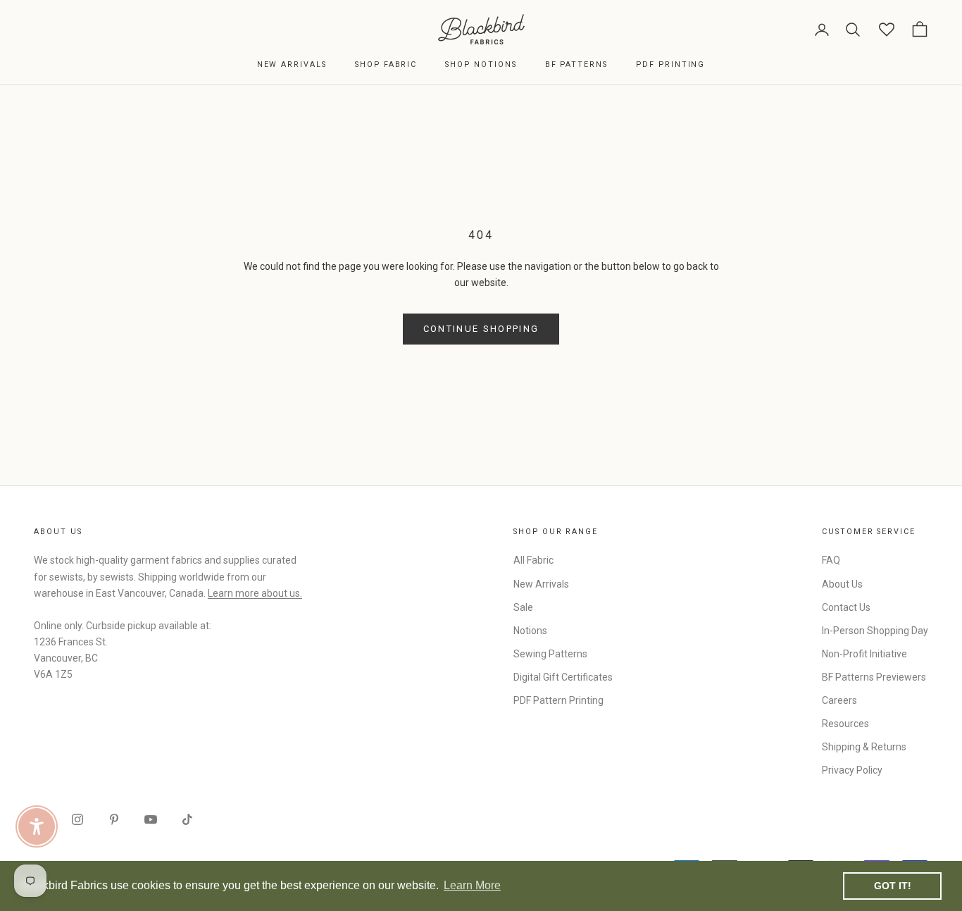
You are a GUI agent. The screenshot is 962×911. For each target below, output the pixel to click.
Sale (523, 607)
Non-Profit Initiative (864, 653)
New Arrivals (292, 64)
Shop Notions (480, 64)
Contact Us (846, 607)
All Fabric (533, 560)
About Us (842, 584)
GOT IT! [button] (892, 885)
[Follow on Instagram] (77, 819)
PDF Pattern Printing (558, 700)
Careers (839, 700)
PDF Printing (670, 64)
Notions (530, 630)
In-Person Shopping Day (875, 630)
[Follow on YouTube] (151, 819)
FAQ (831, 560)
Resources (845, 723)
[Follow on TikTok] (187, 819)
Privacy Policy (852, 770)
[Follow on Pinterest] (114, 819)
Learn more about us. (255, 593)
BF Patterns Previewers (874, 677)
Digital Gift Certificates (563, 677)
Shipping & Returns (864, 746)
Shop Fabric (386, 64)
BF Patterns (576, 64)
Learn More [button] (472, 885)
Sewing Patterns (550, 653)
